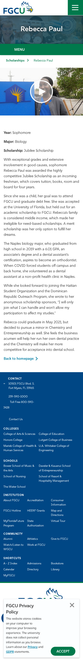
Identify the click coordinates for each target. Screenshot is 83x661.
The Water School (14, 487)
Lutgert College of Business (55, 440)
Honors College (12, 440)
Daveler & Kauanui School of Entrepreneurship (55, 468)
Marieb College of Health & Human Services (19, 448)
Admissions (34, 563)
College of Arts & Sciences (19, 434)
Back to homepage (19, 359)
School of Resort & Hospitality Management (54, 478)
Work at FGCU (36, 545)
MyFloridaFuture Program (13, 523)
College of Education (51, 434)
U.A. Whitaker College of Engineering (54, 448)
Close (72, 605)
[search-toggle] (60, 7)
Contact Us (16, 419)
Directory (33, 569)
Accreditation (35, 500)
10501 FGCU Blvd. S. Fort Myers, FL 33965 (22, 386)
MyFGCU (9, 575)
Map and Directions (57, 513)
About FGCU (11, 500)
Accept (63, 651)
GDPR (10, 651)
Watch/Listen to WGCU (13, 547)
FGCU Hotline (12, 510)
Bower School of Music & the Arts (18, 468)
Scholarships (15, 60)
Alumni (7, 539)
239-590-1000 (18, 396)
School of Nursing (14, 476)
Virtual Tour (58, 521)
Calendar (8, 569)
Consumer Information (58, 502)
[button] (41, 91)
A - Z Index (10, 563)
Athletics (32, 539)
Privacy (33, 647)
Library (55, 569)
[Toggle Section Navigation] (41, 49)
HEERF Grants (36, 510)
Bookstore (57, 563)
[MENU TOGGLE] (75, 7)
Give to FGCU (59, 539)
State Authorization (35, 523)
